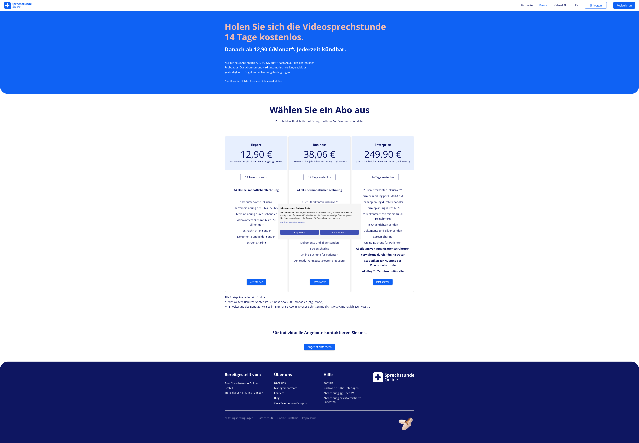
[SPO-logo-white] (18, 5)
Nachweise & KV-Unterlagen (341, 388)
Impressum (309, 418)
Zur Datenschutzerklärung (292, 222)
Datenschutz (265, 418)
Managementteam (285, 388)
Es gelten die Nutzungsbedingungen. (268, 72)
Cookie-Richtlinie (287, 418)
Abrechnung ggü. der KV (338, 393)
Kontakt (328, 383)
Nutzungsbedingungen (239, 418)
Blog (277, 398)
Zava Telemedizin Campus (290, 403)
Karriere (279, 393)
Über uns (280, 383)
